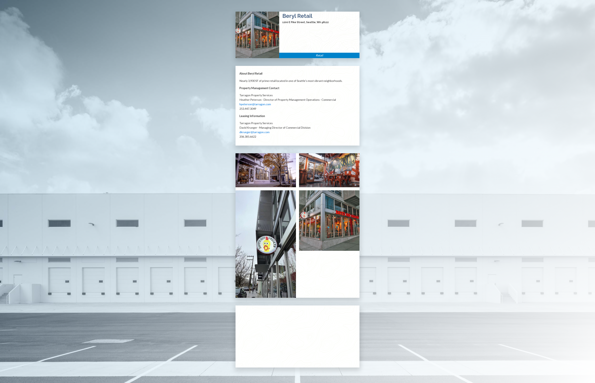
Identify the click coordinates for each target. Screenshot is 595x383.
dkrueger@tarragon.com (254, 132)
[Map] (297, 337)
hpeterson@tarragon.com (255, 104)
